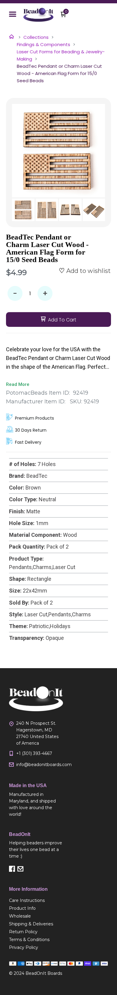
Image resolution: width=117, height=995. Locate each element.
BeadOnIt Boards (44, 973)
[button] (12, 15)
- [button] (15, 293)
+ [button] (45, 293)
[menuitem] (36, 900)
